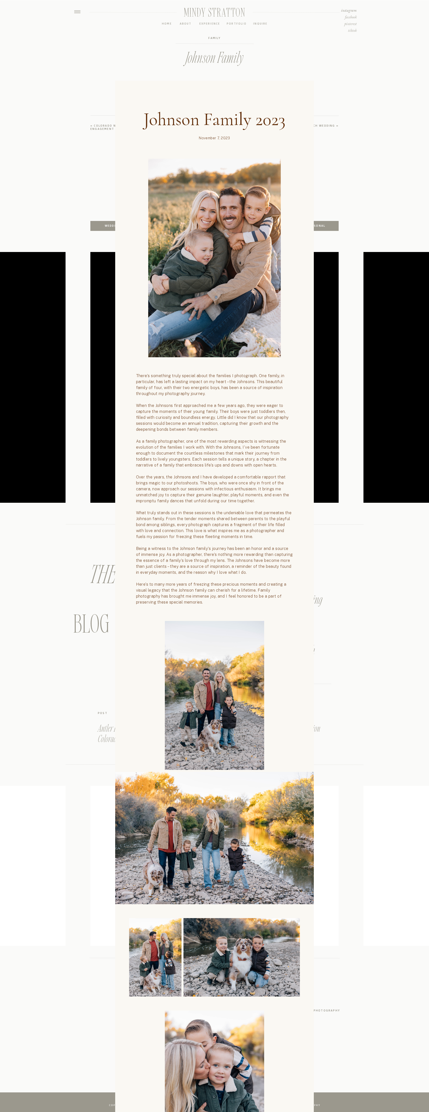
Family (214, 38)
